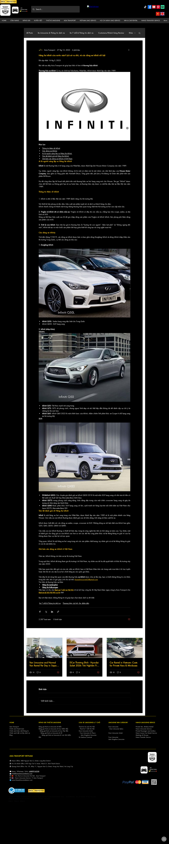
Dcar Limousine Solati (86, 731)
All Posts (29, 33)
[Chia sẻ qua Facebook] (40, 611)
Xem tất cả (139, 633)
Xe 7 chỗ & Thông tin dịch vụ (81, 33)
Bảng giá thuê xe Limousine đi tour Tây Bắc (54, 731)
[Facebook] (149, 7)
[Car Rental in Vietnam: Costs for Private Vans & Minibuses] (125, 648)
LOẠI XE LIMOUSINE (86, 722)
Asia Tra (36, 778)
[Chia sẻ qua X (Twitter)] (46, 611)
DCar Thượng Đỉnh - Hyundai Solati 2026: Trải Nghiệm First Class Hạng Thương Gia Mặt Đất (84, 664)
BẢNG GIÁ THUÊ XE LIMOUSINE (50, 722)
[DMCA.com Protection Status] (8, 3)
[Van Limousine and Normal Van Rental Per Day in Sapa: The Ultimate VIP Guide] (44, 648)
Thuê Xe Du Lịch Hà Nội (87, 727)
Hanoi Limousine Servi (22, 778)
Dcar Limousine (113, 727)
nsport (41, 778)
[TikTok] (145, 7)
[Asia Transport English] (162, 14)
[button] (14, 20)
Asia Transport (14, 727)
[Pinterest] (158, 7)
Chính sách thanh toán (17, 729)
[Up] (164, 839)
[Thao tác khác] (128, 49)
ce (30, 778)
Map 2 (16, 801)
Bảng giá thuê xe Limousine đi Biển (50, 727)
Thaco (94, 733)
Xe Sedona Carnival (85, 737)
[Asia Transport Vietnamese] (158, 14)
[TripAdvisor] (162, 7)
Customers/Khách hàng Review (111, 33)
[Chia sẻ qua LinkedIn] (52, 611)
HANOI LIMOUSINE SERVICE (145, 722)
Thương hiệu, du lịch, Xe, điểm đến (76, 603)
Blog (11, 735)
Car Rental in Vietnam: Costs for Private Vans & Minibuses (123, 664)
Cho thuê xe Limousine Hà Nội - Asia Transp (29, 776)
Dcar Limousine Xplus (116, 729)
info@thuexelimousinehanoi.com (22, 773)
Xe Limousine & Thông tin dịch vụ (51, 33)
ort (44, 776)
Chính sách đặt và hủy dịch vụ (20, 733)
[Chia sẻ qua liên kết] (58, 611)
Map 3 (22, 801)
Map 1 (11, 801)
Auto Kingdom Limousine (116, 739)
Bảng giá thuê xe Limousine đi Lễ (51, 733)
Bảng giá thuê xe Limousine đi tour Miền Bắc (53, 729)
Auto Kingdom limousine (88, 735)
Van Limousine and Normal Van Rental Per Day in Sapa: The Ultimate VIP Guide (43, 664)
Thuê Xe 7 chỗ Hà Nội (87, 729)
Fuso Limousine (85, 733)
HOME (12, 722)
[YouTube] (154, 7)
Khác (131, 33)
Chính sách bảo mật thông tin (19, 731)
